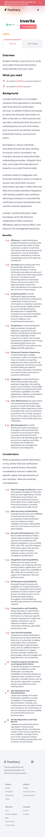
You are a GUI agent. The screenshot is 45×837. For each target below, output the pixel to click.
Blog (6, 818)
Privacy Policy (10, 825)
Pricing (7, 788)
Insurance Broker (29, 795)
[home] (12, 10)
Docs (7, 810)
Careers (26, 810)
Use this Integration (28, 27)
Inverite (19, 86)
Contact (26, 814)
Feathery (20, 81)
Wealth (25, 788)
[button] (38, 10)
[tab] (12, 43)
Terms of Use (9, 821)
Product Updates (11, 814)
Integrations (9, 795)
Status (7, 799)
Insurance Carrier (29, 792)
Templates (9, 792)
